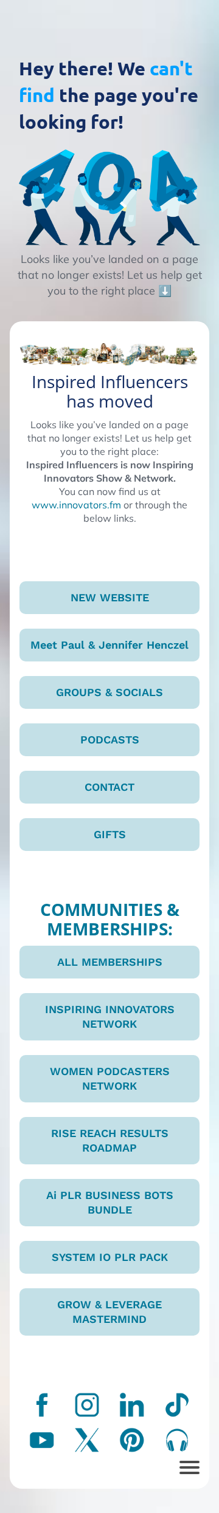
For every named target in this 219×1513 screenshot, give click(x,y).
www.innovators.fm (76, 505)
